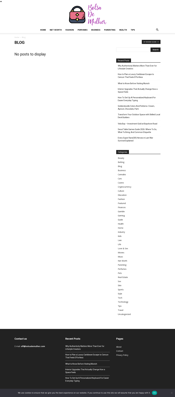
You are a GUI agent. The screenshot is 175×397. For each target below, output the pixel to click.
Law (120, 240)
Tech (120, 297)
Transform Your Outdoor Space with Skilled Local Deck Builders (139, 115)
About (119, 346)
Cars (120, 178)
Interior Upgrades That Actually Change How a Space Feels (138, 90)
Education (122, 195)
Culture (121, 191)
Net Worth (56, 29)
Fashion (69, 29)
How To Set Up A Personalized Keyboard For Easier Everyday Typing (137, 99)
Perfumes (83, 29)
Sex (119, 281)
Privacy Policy (122, 355)
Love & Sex (123, 248)
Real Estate (123, 277)
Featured (122, 203)
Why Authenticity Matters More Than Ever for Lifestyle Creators (137, 67)
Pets (120, 273)
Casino (121, 182)
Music (120, 256)
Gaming (121, 215)
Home (43, 29)
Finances (122, 207)
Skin (119, 285)
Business (95, 29)
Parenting (109, 29)
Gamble (121, 211)
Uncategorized (124, 314)
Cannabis (122, 174)
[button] (157, 30)
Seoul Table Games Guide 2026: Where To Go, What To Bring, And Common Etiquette (137, 130)
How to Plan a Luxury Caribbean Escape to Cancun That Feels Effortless (136, 75)
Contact (119, 351)
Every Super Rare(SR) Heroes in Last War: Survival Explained (135, 139)
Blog (120, 166)
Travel (120, 310)
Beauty (121, 158)
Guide (120, 219)
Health (123, 29)
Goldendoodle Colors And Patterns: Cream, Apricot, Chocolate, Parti (136, 107)
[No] (171, 393)
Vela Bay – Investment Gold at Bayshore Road (137, 124)
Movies (121, 252)
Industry (121, 232)
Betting (121, 162)
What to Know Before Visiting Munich (134, 83)
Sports (121, 289)
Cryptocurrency (124, 186)
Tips (133, 29)
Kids (120, 236)
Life (119, 244)
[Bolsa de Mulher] (87, 15)
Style (120, 293)
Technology (123, 302)
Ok (154, 393)
